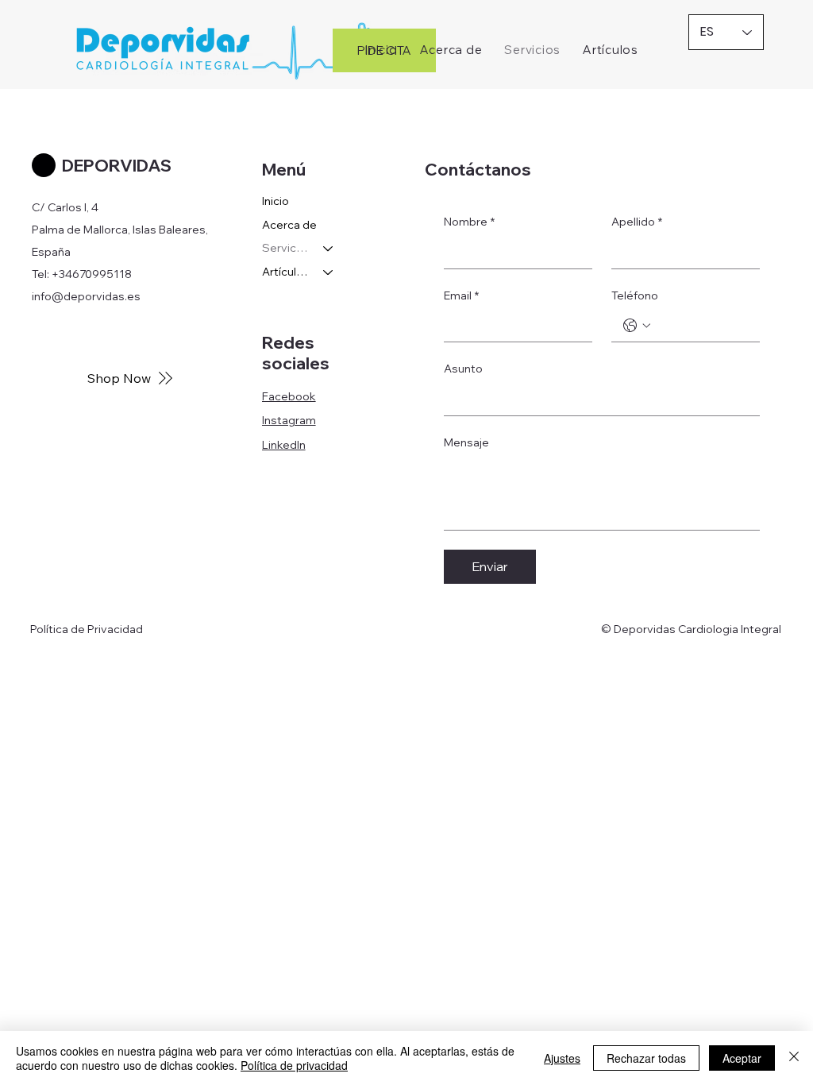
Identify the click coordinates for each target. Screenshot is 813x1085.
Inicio (275, 201)
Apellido (636, 221)
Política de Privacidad (86, 629)
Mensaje (466, 442)
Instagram (289, 420)
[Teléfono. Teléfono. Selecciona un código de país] (637, 325)
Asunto (463, 368)
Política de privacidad (294, 1065)
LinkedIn (284, 445)
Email (461, 295)
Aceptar (741, 1058)
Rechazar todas (646, 1058)
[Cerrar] (793, 1058)
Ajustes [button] (562, 1058)
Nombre (469, 221)
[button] (610, 49)
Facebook (289, 396)
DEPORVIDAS (116, 165)
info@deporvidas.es (86, 296)
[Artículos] (329, 272)
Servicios (285, 248)
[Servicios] (329, 249)
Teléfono (634, 295)
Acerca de (289, 225)
